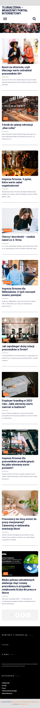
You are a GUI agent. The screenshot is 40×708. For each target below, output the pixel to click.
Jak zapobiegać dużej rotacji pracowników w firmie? (18, 348)
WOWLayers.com (23, 704)
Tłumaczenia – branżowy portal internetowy (15, 10)
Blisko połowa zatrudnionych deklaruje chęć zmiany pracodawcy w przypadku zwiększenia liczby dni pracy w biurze (19, 586)
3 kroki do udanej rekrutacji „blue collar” (17, 126)
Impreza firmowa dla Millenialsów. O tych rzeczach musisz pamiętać (18, 292)
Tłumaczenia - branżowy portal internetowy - (25, 702)
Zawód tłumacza (7, 693)
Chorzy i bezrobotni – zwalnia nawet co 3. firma (18, 238)
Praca (4, 688)
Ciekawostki (5, 683)
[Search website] (35, 19)
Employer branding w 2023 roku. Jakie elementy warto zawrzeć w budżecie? (17, 404)
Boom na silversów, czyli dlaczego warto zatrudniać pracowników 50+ (17, 70)
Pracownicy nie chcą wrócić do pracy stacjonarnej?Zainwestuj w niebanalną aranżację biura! (19, 523)
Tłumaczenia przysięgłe (9, 691)
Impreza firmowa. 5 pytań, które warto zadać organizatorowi (17, 182)
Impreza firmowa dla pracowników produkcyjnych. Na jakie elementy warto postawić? (18, 463)
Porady (4, 685)
